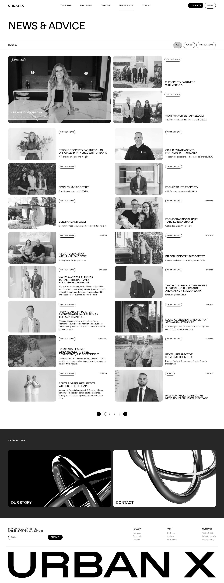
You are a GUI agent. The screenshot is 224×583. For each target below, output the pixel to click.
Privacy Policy (208, 539)
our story (66, 5)
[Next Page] (125, 414)
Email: (13, 537)
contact (147, 5)
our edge (105, 5)
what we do (86, 5)
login (210, 5)
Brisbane (171, 533)
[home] (16, 5)
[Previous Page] (99, 414)
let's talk (196, 5)
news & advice (126, 5)
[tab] (177, 45)
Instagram (137, 533)
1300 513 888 (207, 533)
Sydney (170, 536)
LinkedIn (136, 539)
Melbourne (172, 539)
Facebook (137, 536)
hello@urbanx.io (209, 536)
